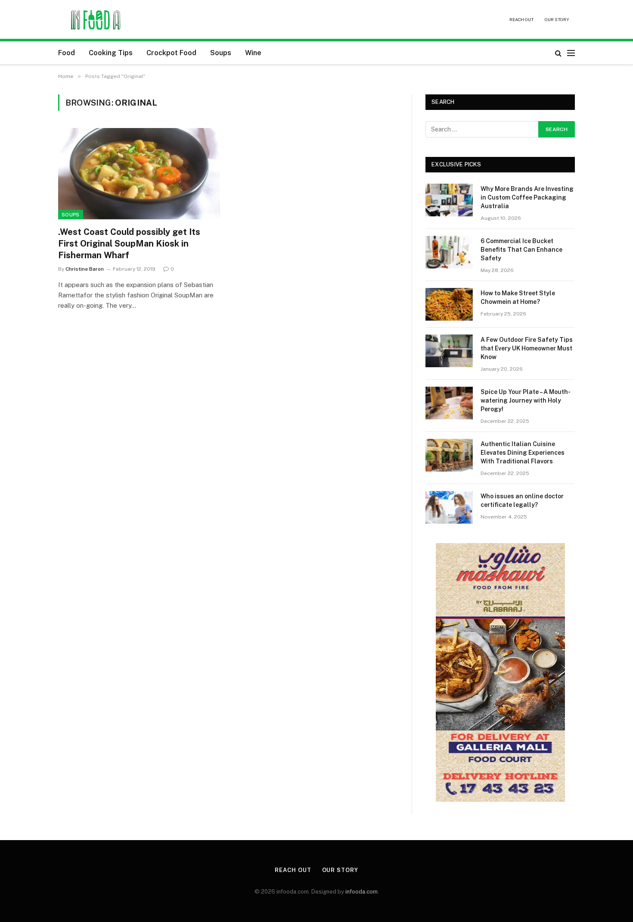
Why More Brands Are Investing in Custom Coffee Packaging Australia (527, 197)
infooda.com (361, 891)
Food (66, 53)
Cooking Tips (111, 53)
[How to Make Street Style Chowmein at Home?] (449, 304)
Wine (253, 53)
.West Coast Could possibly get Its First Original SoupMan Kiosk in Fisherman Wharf (129, 243)
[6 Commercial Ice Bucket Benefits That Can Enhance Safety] (449, 252)
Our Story (557, 19)
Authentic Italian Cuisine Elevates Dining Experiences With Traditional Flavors (523, 453)
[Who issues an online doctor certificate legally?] (449, 507)
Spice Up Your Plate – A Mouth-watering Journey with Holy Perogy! (526, 400)
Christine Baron (84, 269)
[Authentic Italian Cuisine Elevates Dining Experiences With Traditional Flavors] (449, 455)
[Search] (558, 53)
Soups (220, 53)
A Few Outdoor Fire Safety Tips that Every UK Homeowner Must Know (527, 348)
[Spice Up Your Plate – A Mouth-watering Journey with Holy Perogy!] (449, 403)
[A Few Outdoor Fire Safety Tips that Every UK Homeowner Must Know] (449, 350)
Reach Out (521, 19)
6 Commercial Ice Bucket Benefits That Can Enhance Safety (521, 250)
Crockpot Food (171, 53)
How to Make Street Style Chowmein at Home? (518, 297)
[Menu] (571, 53)
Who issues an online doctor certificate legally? (522, 500)
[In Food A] (96, 19)
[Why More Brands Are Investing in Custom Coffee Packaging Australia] (449, 200)
